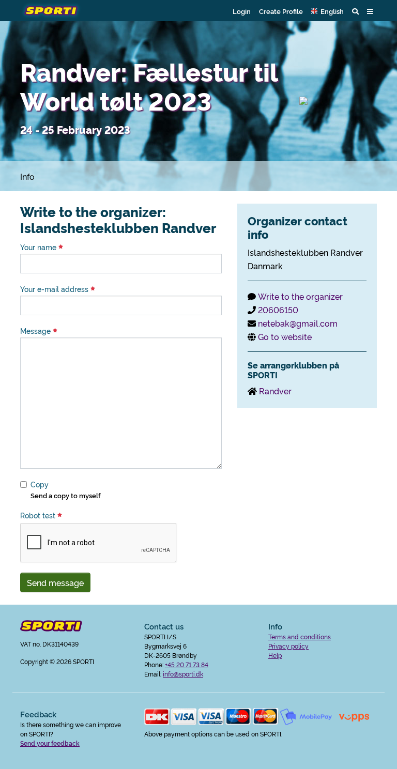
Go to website (285, 336)
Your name (39, 247)
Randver (275, 390)
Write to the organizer (300, 296)
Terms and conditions (299, 636)
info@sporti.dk (183, 673)
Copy (39, 484)
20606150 (278, 309)
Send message (55, 582)
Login (242, 11)
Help (275, 655)
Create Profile (281, 11)
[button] (327, 11)
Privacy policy (288, 645)
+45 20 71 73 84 (186, 664)
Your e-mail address (55, 289)
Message (36, 331)
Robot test (38, 515)
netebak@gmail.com (298, 323)
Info (27, 176)
